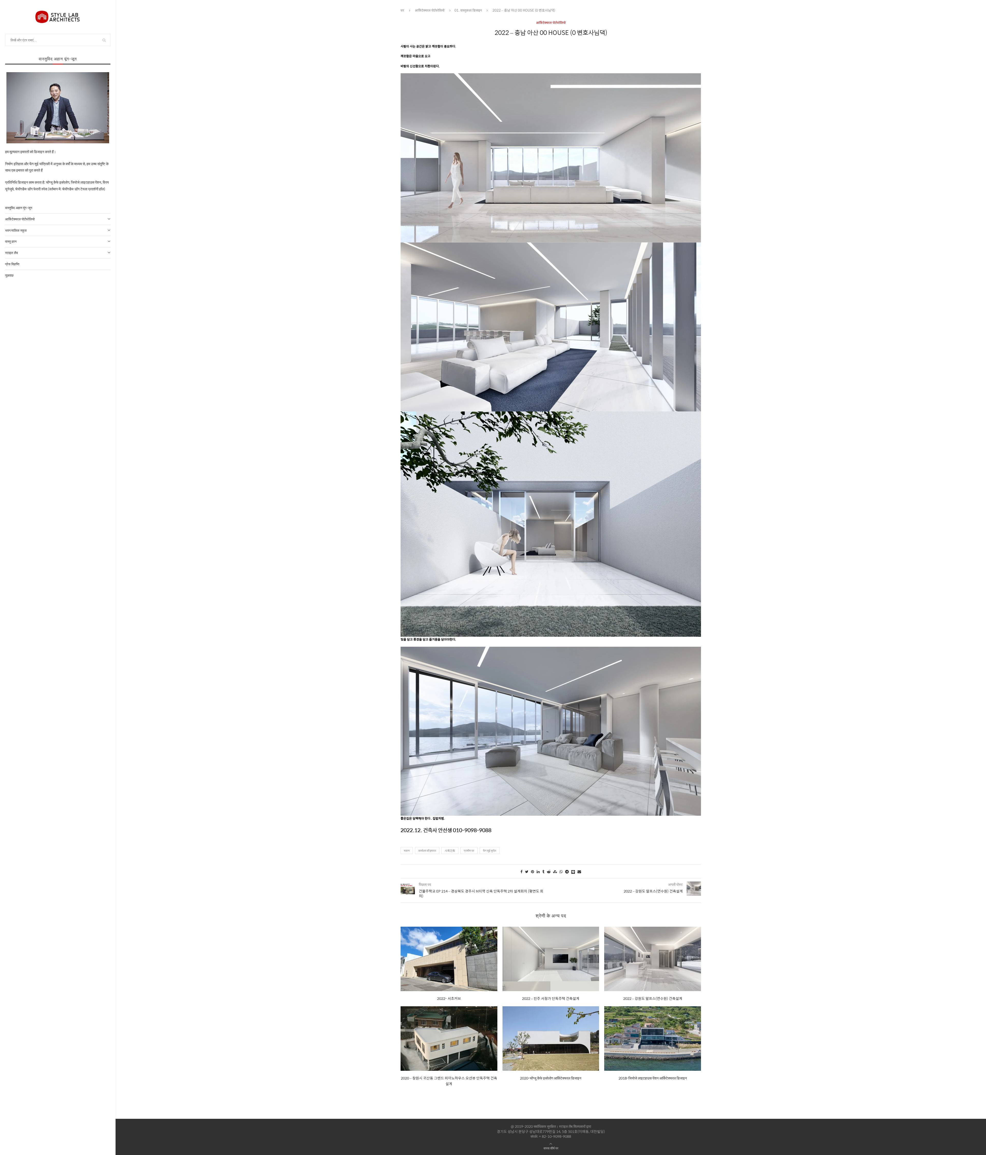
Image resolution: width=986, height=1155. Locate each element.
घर (402, 10)
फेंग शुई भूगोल (489, 850)
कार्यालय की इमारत (427, 850)
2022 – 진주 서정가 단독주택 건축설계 (550, 998)
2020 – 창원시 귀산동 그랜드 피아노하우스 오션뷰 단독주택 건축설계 (449, 1080)
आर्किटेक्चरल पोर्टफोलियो (20, 219)
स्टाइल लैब (11, 252)
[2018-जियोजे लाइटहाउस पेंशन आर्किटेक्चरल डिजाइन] (652, 1038)
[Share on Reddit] (549, 871)
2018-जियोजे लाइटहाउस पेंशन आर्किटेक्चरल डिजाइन (653, 1078)
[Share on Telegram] (567, 871)
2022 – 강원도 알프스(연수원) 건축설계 (652, 998)
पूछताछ (9, 275)
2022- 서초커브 (449, 998)
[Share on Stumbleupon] (555, 871)
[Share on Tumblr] (543, 871)
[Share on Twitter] (526, 871)
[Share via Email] (579, 871)
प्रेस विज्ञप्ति (12, 264)
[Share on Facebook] (521, 871)
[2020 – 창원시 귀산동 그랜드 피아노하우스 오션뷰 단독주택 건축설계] (449, 1038)
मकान (407, 850)
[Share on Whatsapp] (561, 871)
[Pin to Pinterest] (532, 871)
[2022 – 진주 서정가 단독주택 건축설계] (551, 959)
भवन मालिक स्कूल (16, 230)
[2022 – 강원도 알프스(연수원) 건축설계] (652, 959)
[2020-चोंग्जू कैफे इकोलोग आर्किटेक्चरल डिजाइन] (551, 1038)
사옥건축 (450, 850)
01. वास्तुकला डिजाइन (468, 10)
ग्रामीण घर (469, 850)
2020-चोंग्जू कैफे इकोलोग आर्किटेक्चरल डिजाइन (550, 1078)
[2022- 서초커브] (449, 959)
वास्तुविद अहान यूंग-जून (18, 207)
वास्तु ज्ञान (10, 241)
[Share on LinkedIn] (538, 871)
